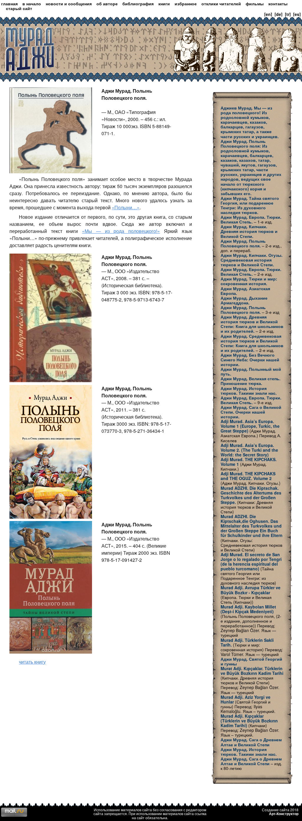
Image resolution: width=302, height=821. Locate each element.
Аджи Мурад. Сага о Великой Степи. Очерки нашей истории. (251, 412)
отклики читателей (221, 3)
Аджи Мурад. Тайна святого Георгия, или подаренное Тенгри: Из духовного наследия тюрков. (250, 205)
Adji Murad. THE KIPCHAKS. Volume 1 (249, 461)
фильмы (255, 3)
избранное (186, 3)
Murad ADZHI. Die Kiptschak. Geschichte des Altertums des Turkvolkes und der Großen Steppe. (251, 495)
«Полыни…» (125, 207)
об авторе (107, 3)
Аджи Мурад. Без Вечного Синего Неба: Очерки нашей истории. (250, 359)
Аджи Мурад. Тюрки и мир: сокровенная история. (249, 281)
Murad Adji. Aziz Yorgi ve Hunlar (245, 699)
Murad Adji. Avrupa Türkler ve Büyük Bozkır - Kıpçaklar (250, 590)
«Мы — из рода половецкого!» (121, 231)
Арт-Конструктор (283, 813)
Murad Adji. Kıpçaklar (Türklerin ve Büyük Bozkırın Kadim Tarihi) (249, 720)
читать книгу (32, 661)
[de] (279, 14)
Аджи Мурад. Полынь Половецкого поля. (243, 243)
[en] (268, 14)
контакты (278, 3)
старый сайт (19, 8)
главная (9, 3)
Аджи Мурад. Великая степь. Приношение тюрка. (250, 381)
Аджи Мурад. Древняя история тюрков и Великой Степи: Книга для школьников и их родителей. (252, 324)
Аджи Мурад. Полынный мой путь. (251, 371)
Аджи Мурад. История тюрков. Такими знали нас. (249, 390)
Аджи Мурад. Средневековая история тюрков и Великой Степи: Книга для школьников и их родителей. (252, 343)
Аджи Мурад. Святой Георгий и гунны (251, 661)
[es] (297, 14)
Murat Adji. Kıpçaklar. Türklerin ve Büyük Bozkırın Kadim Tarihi (252, 670)
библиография (138, 3)
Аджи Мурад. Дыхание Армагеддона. (244, 300)
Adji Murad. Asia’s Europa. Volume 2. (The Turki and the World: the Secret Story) (249, 450)
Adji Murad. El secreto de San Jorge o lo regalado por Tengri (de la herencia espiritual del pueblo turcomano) (251, 561)
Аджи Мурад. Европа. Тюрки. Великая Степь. (251, 219)
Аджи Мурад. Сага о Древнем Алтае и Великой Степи (251, 742)
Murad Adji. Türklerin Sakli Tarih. (247, 642)
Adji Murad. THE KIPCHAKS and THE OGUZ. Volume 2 (248, 476)
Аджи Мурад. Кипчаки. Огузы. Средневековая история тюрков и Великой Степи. (252, 259)
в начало (31, 3)
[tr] (288, 14)
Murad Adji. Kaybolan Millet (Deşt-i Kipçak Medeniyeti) (248, 609)
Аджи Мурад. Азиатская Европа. (245, 290)
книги (164, 3)
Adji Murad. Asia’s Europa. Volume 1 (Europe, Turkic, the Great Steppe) (250, 426)
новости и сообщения (69, 3)
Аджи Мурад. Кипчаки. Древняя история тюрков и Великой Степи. (249, 231)
